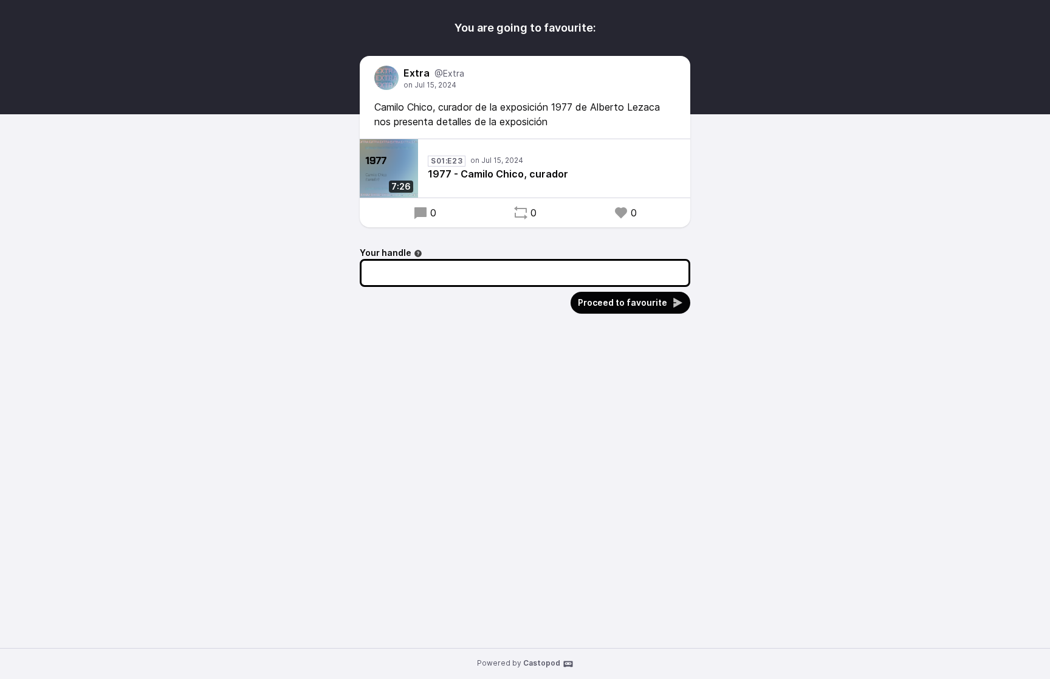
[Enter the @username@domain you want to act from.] (418, 253)
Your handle (385, 252)
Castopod (541, 662)
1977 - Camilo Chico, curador (498, 174)
